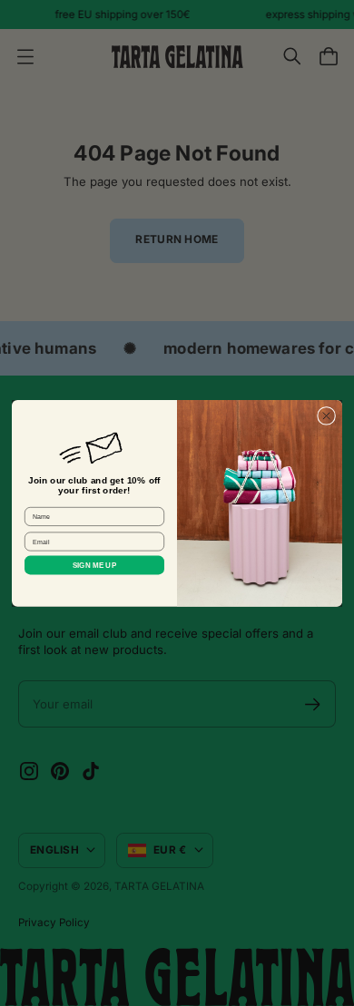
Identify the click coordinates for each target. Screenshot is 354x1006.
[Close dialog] (326, 415)
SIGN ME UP (95, 565)
